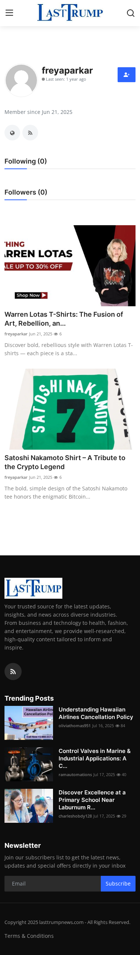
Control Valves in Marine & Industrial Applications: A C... (95, 758)
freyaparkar (16, 334)
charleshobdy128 (75, 816)
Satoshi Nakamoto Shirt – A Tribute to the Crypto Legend (64, 462)
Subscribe (118, 883)
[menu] (9, 13)
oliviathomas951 (75, 725)
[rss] (13, 671)
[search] (130, 13)
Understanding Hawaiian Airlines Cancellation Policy (96, 713)
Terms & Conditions (29, 935)
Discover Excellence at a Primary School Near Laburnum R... (92, 800)
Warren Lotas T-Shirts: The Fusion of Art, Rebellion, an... (63, 318)
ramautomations (75, 774)
